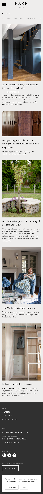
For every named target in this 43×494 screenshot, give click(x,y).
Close (24, 487)
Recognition (19, 19)
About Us (7, 416)
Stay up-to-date (10, 468)
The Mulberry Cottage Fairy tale (18, 307)
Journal (8, 14)
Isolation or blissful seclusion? (17, 384)
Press (9, 19)
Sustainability (31, 19)
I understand (11, 487)
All (3, 19)
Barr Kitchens (9, 420)
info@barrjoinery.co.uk (14, 439)
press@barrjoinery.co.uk (15, 432)
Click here (20, 481)
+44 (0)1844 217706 (11, 443)
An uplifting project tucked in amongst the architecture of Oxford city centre (20, 144)
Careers (6, 412)
